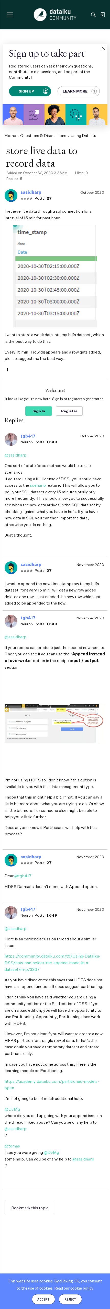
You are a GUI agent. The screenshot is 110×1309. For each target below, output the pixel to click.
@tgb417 (22, 875)
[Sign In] (102, 14)
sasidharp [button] (30, 192)
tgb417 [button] (28, 436)
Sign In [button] (38, 411)
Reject (70, 1299)
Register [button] (69, 411)
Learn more (75, 91)
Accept (43, 1299)
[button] (103, 48)
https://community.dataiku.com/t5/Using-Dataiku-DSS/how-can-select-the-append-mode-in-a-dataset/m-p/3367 (53, 962)
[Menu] (10, 14)
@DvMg (12, 1109)
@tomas (12, 1145)
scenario (38, 485)
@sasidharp (15, 455)
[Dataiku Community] (55, 14)
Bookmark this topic (30, 1207)
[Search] (93, 14)
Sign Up (27, 91)
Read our (73, 1288)
